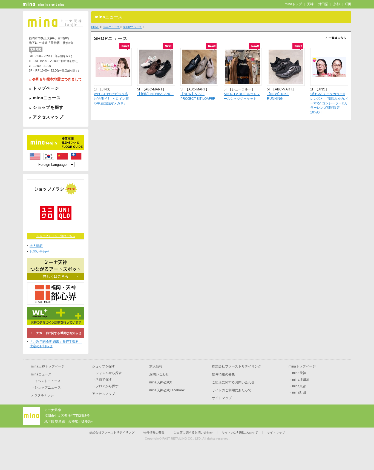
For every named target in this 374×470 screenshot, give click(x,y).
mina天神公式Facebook (167, 390)
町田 (348, 4)
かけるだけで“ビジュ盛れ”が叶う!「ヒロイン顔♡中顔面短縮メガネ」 (111, 98)
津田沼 (323, 4)
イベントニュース (47, 381)
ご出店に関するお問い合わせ (233, 382)
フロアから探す (107, 386)
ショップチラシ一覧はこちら (55, 236)
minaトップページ (302, 366)
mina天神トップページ (48, 366)
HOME (95, 27)
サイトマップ (222, 398)
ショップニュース (47, 387)
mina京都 (299, 386)
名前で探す (104, 379)
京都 (336, 4)
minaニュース (47, 97)
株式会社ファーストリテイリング (236, 366)
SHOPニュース (132, 27)
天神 (310, 4)
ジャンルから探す (109, 373)
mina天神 (299, 373)
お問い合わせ (39, 251)
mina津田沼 (300, 379)
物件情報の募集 (223, 374)
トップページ (46, 88)
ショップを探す (48, 107)
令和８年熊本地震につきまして (57, 79)
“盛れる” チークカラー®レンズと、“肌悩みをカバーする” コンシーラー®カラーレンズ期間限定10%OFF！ (328, 103)
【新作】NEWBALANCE (155, 94)
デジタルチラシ (42, 395)
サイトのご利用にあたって (231, 390)
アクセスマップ (48, 117)
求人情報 (36, 246)
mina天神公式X (160, 382)
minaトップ (293, 4)
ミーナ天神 (52, 410)
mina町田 (299, 392)
